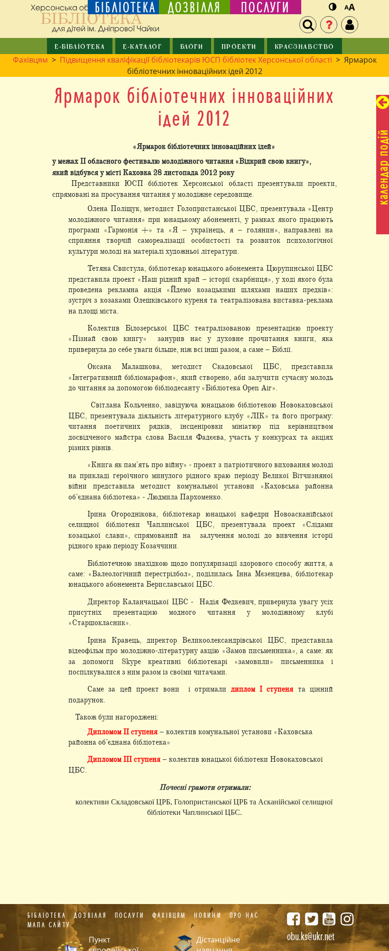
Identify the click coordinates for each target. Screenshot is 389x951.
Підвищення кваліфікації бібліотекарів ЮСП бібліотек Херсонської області (196, 60)
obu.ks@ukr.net (310, 936)
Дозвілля (90, 915)
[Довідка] (328, 24)
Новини (208, 915)
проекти (239, 47)
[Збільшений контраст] (332, 7)
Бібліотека (47, 915)
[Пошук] (307, 24)
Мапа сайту (49, 925)
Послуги (130, 915)
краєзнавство (304, 47)
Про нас (244, 915)
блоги (192, 47)
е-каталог (142, 47)
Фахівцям (30, 60)
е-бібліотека (80, 47)
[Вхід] (349, 24)
